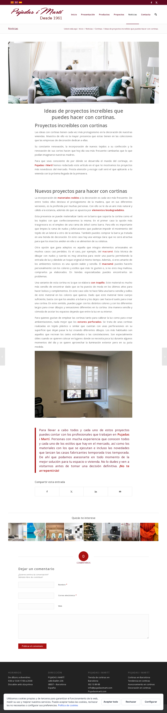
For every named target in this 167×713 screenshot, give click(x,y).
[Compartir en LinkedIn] (96, 491)
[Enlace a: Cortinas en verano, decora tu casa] (36, 532)
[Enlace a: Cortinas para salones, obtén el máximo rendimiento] (111, 532)
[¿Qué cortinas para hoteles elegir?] (164, 357)
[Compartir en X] (71, 491)
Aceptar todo (111, 701)
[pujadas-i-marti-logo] (36, 14)
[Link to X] (156, 2)
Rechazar (131, 701)
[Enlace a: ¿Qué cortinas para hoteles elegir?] (17, 532)
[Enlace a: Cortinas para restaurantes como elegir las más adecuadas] (55, 532)
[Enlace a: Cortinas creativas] (130, 532)
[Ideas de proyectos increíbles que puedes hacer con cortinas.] (83, 73)
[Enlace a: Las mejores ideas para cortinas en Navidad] (93, 532)
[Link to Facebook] (151, 2)
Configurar (151, 701)
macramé (107, 251)
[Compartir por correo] (120, 491)
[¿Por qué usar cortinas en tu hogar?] (2, 357)
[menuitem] (74, 14)
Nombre (62, 584)
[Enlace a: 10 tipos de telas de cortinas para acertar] (149, 532)
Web (60, 606)
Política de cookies (68, 705)
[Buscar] (155, 14)
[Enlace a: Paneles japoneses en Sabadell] (74, 532)
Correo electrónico (67, 595)
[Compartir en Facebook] (47, 491)
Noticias (13, 28)
